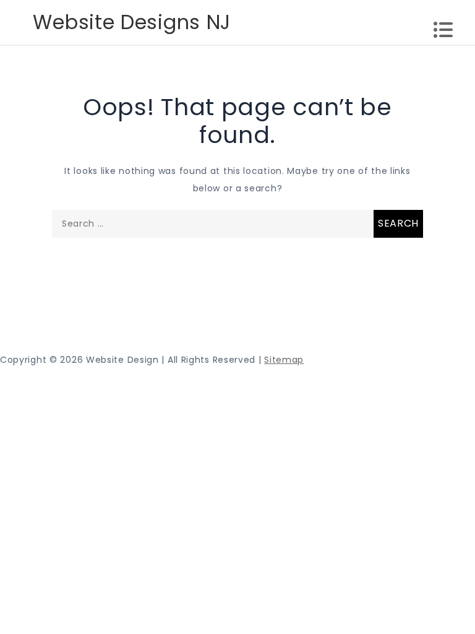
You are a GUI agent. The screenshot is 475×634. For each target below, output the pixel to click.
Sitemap (284, 360)
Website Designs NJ (132, 22)
